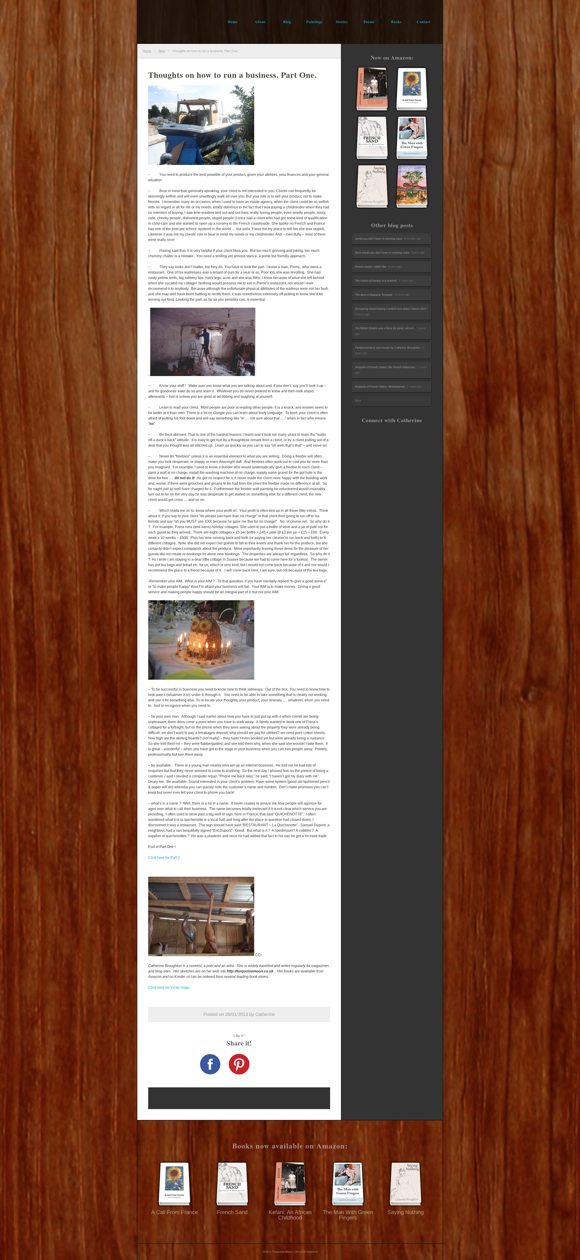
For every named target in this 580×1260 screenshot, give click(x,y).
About (260, 21)
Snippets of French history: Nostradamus (388, 386)
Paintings (314, 21)
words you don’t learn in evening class (388, 238)
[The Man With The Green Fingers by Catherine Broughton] (412, 138)
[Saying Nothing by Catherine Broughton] (372, 187)
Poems (369, 21)
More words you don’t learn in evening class (390, 252)
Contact (423, 21)
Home (233, 21)
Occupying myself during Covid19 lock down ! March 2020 (391, 311)
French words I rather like (378, 266)
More (358, 400)
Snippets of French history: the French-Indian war (391, 370)
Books (396, 21)
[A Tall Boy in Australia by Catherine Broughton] (412, 187)
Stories (342, 21)
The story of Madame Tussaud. (382, 294)
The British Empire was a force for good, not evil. (390, 331)
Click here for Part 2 (164, 858)
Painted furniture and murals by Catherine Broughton (389, 350)
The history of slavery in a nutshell (384, 280)
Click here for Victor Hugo (168, 987)
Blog (287, 21)
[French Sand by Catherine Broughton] (372, 138)
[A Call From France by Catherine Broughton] (372, 90)
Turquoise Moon (171, 21)
